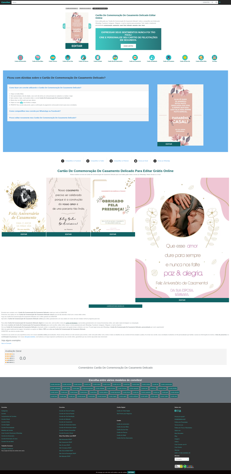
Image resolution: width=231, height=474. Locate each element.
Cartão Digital (121, 407)
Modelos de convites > (85, 8)
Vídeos (177, 441)
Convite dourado (81, 396)
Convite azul (72, 396)
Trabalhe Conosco (7, 446)
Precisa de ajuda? (180, 416)
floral (125, 25)
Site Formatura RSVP (65, 448)
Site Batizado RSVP (64, 456)
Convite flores (93, 392)
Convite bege (63, 396)
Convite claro (144, 388)
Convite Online (5, 422)
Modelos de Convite (7, 430)
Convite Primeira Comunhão (67, 430)
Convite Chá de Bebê (7, 441)
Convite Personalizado (7, 427)
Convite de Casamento (65, 422)
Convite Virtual (5, 419)
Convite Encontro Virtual (66, 433)
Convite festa (126, 384)
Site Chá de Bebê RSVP (66, 450)
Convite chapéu (112, 396)
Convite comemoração (166, 384)
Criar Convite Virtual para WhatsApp (11, 433)
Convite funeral (126, 392)
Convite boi (153, 388)
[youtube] (180, 411)
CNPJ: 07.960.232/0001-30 (182, 453)
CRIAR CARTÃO (128, 46)
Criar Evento (178, 447)
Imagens (177, 439)
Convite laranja (73, 392)
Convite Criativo (164, 396)
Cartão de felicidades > (72, 8)
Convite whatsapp (99, 388)
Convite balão (91, 396)
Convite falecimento (115, 392)
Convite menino (54, 392)
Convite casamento (146, 392)
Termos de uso (179, 425)
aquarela (135, 25)
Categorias (4, 411)
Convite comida (162, 388)
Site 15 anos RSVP (64, 445)
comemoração (108, 25)
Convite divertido (172, 388)
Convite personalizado (87, 388)
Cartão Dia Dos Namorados (125, 438)
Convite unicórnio (67, 384)
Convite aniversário (55, 384)
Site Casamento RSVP (65, 442)
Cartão (119, 420)
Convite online (66, 388)
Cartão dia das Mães (123, 427)
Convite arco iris (117, 384)
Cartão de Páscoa (122, 432)
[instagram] (178, 411)
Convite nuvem (106, 384)
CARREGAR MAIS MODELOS (115, 306)
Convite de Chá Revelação (66, 416)
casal (121, 25)
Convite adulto (154, 396)
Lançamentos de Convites (8, 416)
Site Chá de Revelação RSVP (67, 453)
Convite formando (101, 396)
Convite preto (64, 392)
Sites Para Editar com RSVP (67, 436)
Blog (176, 436)
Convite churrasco (122, 388)
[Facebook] (175, 411)
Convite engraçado (134, 388)
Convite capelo (122, 396)
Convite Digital (5, 424)
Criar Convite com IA (180, 444)
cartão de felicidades (71, 323)
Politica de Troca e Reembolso (183, 427)
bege (143, 25)
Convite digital (75, 388)
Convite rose (156, 392)
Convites (4, 407)
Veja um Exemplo (6, 343)
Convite (3, 413)
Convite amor (174, 396)
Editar (24, 234)
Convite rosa (87, 384)
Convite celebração (55, 388)
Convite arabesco (103, 392)
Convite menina (78, 384)
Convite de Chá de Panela (66, 413)
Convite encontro (111, 388)
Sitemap (177, 450)
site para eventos (30, 336)
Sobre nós (178, 407)
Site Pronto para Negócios (124, 413)
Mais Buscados (179, 433)
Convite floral (54, 396)
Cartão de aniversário (123, 424)
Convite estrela (96, 384)
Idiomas (177, 455)
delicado (129, 25)
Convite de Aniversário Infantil (67, 427)
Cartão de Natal (121, 435)
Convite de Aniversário (7, 436)
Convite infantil (135, 384)
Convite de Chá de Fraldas (67, 411)
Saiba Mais (24, 203)
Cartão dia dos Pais (122, 429)
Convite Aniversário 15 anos (9, 438)
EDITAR (77, 46)
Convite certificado (133, 396)
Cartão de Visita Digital (123, 411)
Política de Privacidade (181, 422)
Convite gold (165, 392)
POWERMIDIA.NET (180, 419)
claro (139, 25)
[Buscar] (216, 2)
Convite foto (155, 384)
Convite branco (83, 392)
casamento (116, 25)
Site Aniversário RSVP (65, 439)
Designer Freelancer (12, 449)
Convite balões (144, 396)
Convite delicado (175, 392)
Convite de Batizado (65, 419)
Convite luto (136, 392)
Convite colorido (146, 384)
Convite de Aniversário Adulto (67, 424)
